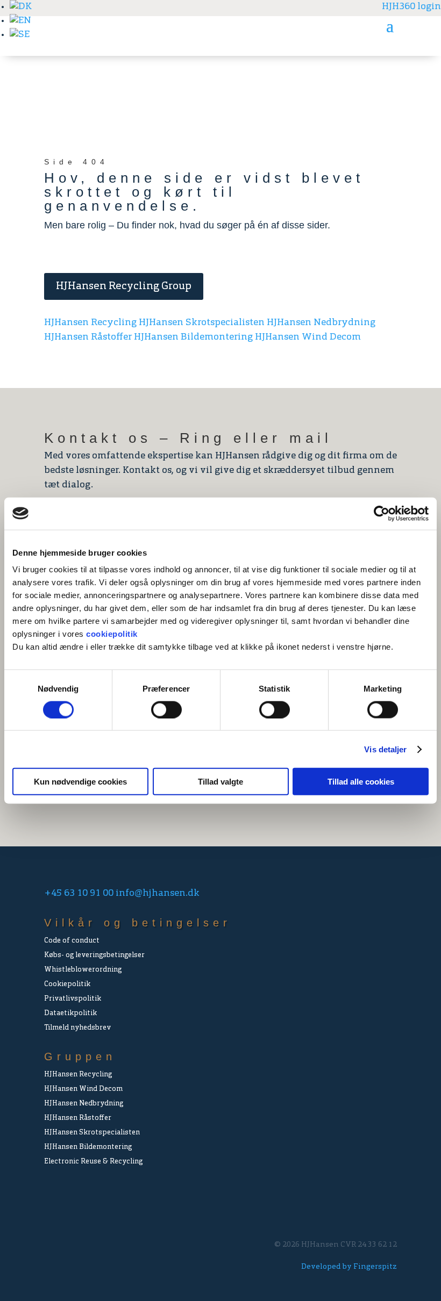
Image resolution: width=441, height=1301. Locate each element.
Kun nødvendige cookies (80, 781)
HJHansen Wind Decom (308, 337)
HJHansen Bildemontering (193, 337)
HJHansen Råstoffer (88, 337)
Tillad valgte (220, 781)
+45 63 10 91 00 (78, 894)
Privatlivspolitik (72, 998)
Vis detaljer (385, 748)
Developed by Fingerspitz (349, 1267)
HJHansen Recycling (90, 323)
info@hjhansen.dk (158, 894)
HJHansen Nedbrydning (321, 323)
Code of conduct (71, 940)
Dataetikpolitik (70, 1013)
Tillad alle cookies (361, 781)
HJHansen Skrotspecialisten (202, 323)
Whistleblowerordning (83, 969)
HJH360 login (411, 7)
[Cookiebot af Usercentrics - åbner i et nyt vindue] (382, 513)
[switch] (166, 709)
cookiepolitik (112, 633)
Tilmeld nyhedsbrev (77, 1027)
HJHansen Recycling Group (123, 286)
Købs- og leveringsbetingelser (94, 955)
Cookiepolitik (67, 984)
